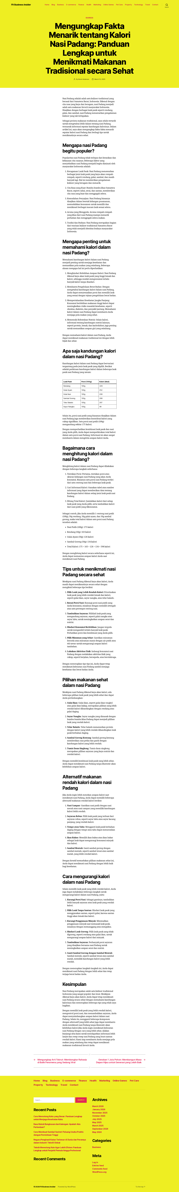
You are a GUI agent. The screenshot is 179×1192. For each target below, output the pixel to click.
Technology (138, 5)
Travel (147, 5)
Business (60, 5)
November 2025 (99, 1113)
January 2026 (98, 1109)
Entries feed (98, 1165)
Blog (53, 5)
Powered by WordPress (67, 1187)
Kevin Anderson (83, 79)
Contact (155, 5)
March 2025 (97, 1125)
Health (88, 5)
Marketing (97, 5)
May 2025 (97, 1122)
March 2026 (97, 1106)
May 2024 (97, 1132)
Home (47, 5)
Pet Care (119, 5)
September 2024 (100, 1129)
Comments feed (99, 1169)
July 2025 (97, 1119)
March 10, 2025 (99, 79)
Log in (95, 1162)
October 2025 (98, 1116)
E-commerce (71, 5)
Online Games (108, 5)
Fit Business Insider (21, 5)
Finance (81, 5)
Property (128, 5)
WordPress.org (99, 1172)
